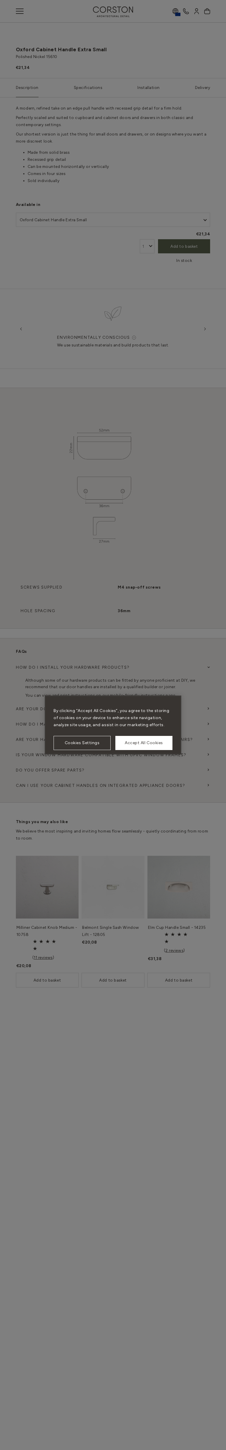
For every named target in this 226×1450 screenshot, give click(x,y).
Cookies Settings (82, 742)
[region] (113, 725)
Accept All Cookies (144, 742)
